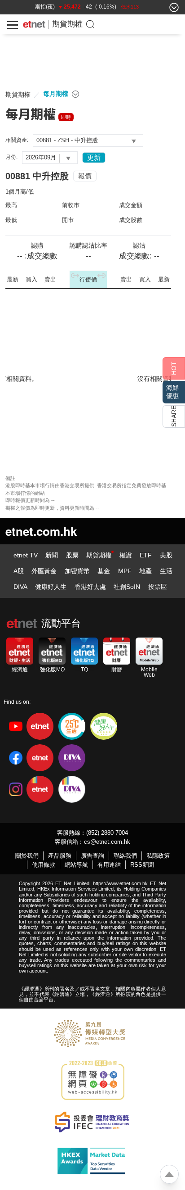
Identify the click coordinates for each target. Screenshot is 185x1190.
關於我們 (27, 855)
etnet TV (25, 555)
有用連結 (109, 864)
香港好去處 (90, 586)
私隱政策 (158, 855)
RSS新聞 (142, 864)
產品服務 (59, 855)
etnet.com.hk (41, 531)
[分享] (174, 416)
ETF (146, 555)
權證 (125, 555)
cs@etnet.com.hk (107, 841)
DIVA (20, 586)
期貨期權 (67, 24)
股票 (72, 555)
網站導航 (76, 864)
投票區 (157, 586)
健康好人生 (50, 586)
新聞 (51, 555)
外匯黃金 (44, 571)
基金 (103, 571)
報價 (85, 176)
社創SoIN (127, 586)
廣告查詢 (92, 855)
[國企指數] (52, 9)
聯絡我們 (125, 855)
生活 (166, 571)
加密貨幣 (77, 571)
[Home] (34, 24)
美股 (166, 555)
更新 (94, 157)
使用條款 (43, 864)
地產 (145, 571)
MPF (125, 571)
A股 (18, 571)
